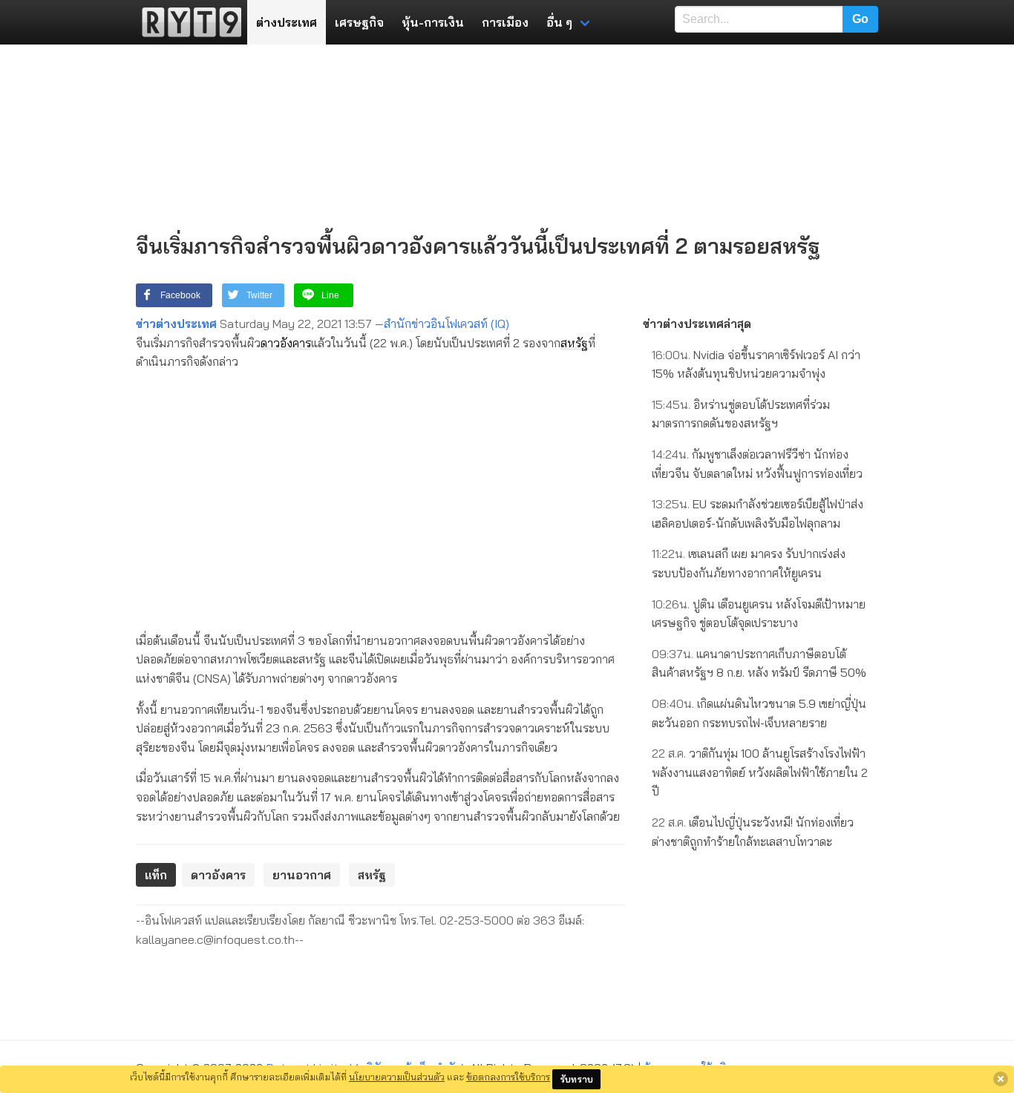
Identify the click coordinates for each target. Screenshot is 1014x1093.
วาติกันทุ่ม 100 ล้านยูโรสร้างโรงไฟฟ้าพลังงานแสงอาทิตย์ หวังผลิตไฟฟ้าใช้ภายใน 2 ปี (760, 772)
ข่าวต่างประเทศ (176, 323)
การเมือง (505, 22)
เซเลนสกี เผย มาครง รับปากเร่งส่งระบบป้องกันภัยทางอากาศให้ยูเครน (748, 563)
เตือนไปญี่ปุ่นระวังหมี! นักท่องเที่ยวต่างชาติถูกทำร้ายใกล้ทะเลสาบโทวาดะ (753, 832)
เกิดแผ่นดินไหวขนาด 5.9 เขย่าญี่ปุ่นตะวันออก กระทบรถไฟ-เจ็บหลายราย (759, 713)
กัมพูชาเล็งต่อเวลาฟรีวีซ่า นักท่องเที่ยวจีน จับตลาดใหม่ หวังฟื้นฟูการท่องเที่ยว (757, 464)
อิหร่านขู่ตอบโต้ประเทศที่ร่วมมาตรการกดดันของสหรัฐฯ (741, 414)
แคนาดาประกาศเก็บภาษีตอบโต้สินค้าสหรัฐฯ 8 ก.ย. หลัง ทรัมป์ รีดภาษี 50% (759, 663)
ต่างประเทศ (286, 22)
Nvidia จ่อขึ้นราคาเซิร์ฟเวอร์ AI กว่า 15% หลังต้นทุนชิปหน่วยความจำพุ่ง (756, 364)
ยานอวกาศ (301, 874)
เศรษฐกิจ (359, 22)
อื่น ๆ (559, 22)
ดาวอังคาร (286, 342)
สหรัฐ (574, 342)
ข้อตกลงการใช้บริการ (508, 1077)
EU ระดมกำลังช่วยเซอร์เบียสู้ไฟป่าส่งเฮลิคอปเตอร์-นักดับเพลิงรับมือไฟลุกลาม (757, 513)
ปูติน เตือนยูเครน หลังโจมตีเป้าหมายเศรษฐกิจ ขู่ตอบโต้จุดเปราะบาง (759, 614)
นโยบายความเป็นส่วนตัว (397, 1077)
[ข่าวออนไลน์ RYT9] (187, 22)
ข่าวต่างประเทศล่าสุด (697, 323)
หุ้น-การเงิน (433, 22)
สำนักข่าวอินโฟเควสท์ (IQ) (446, 323)
